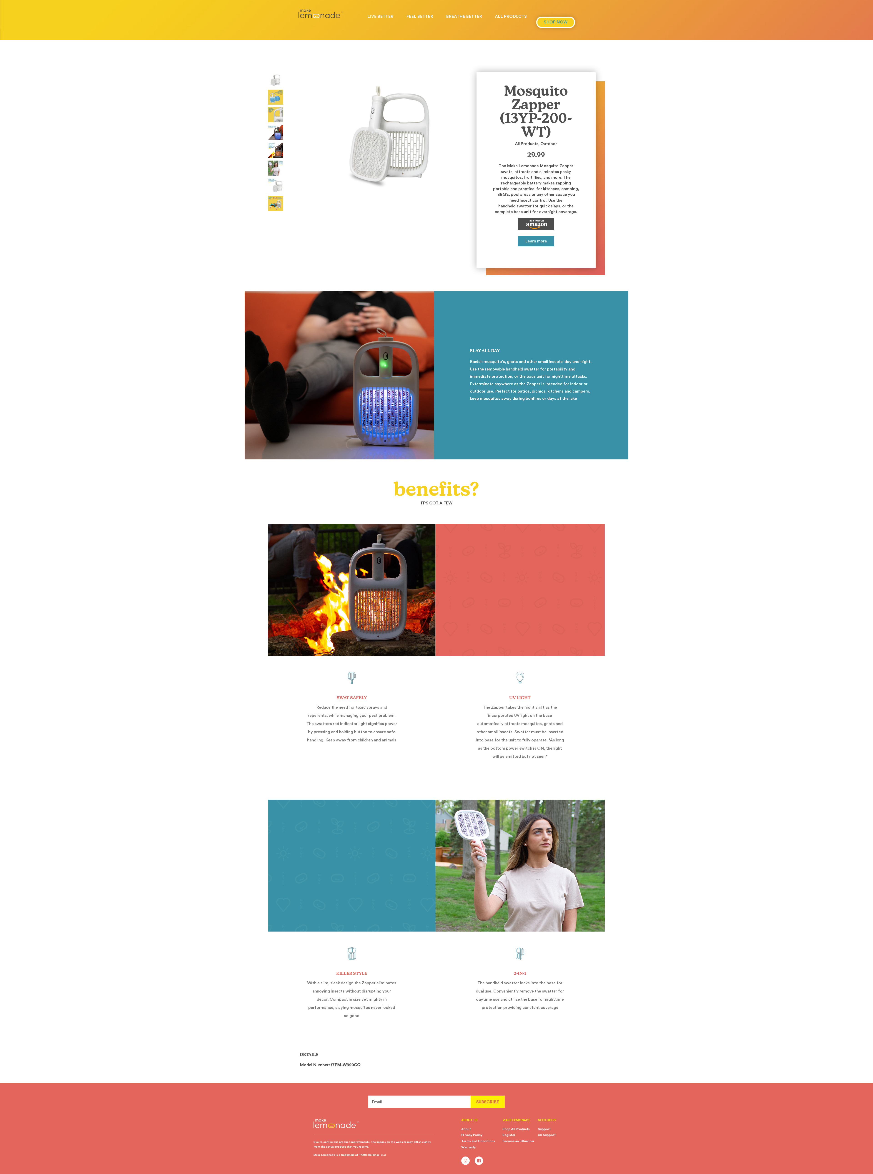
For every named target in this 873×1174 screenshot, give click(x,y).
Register (508, 1135)
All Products (511, 16)
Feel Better (419, 16)
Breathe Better (464, 16)
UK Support (547, 1135)
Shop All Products (516, 1129)
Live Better (380, 16)
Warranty (468, 1147)
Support (544, 1129)
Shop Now (555, 22)
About (466, 1129)
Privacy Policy (471, 1135)
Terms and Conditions (478, 1141)
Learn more (536, 241)
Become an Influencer (518, 1141)
